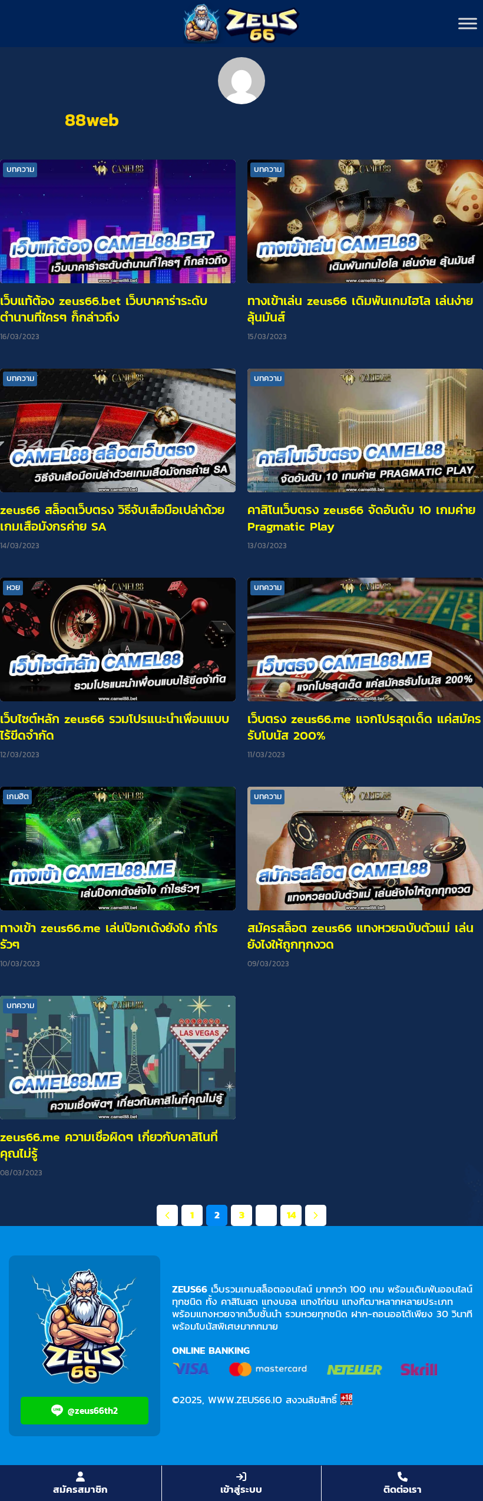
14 (291, 1214)
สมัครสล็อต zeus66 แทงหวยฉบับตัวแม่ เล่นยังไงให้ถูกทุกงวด (360, 936)
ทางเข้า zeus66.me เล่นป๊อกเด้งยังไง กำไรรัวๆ (109, 936)
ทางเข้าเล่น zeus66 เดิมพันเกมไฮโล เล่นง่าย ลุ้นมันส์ (360, 308)
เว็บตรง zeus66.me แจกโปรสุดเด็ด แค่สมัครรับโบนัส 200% (364, 727)
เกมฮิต (17, 796)
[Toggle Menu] (467, 23)
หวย (13, 587)
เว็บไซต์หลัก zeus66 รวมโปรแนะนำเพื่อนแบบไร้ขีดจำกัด (114, 727)
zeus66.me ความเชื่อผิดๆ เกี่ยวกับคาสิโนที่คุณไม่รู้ (109, 1145)
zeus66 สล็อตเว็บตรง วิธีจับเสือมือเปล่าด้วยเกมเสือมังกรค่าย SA (112, 518)
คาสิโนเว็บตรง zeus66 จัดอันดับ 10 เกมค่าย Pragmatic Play (361, 518)
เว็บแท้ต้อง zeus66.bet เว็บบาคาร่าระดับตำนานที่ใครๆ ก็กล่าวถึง (103, 308)
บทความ (20, 169)
